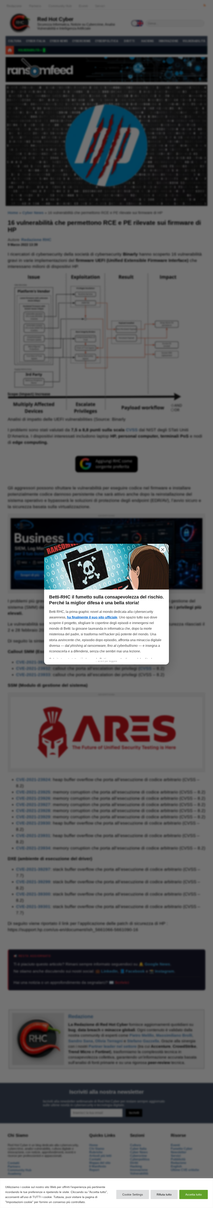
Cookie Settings (132, 1194)
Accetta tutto (193, 1194)
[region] (106, 1193)
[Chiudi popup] (162, 549)
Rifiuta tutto (164, 1194)
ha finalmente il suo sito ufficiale (92, 617)
